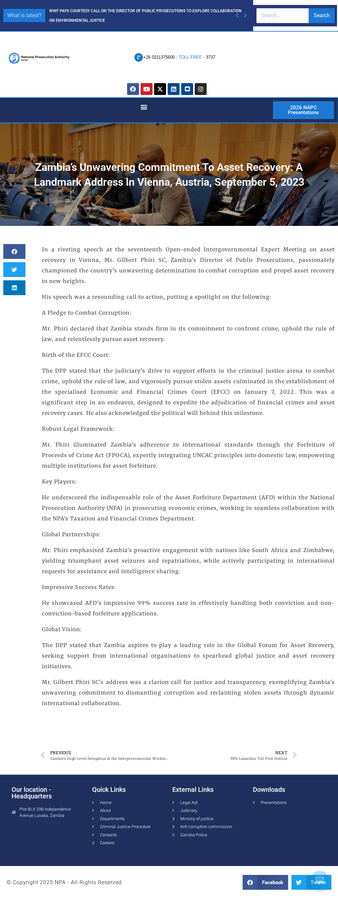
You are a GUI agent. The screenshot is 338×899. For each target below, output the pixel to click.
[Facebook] (133, 89)
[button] (245, 15)
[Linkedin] (174, 89)
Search (322, 15)
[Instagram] (201, 89)
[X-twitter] (160, 89)
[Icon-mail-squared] (187, 89)
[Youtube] (146, 89)
